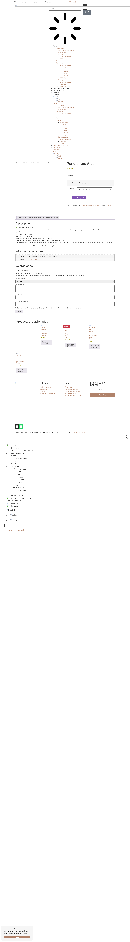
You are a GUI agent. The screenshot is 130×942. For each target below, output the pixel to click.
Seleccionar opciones (46, 342)
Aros (64, 67)
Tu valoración (20, 284)
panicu (109, 206)
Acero (72, 188)
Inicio (18, 163)
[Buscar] (49, 6)
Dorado (31, 259)
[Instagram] (17, 426)
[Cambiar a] (67, 97)
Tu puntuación (20, 278)
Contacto (56, 95)
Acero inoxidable (65, 56)
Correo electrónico (22, 301)
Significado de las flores (61, 88)
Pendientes (59, 63)
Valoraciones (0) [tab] (52, 218)
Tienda (55, 46)
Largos (65, 71)
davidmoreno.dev (79, 432)
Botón (65, 69)
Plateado (36, 259)
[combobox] (65, 9)
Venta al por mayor (59, 90)
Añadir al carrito (79, 198)
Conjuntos (59, 61)
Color (72, 182)
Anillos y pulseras (62, 80)
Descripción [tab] (22, 218)
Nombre (18, 294)
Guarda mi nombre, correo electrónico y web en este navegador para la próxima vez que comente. (50, 308)
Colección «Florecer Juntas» (65, 50)
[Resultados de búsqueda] (65, 29)
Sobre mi (56, 92)
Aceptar (17, 937)
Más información (21, 933)
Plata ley (62, 59)
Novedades (60, 48)
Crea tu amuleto (61, 52)
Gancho (65, 73)
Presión (65, 76)
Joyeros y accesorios (63, 86)
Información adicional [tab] (36, 218)
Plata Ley (63, 78)
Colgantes (59, 54)
